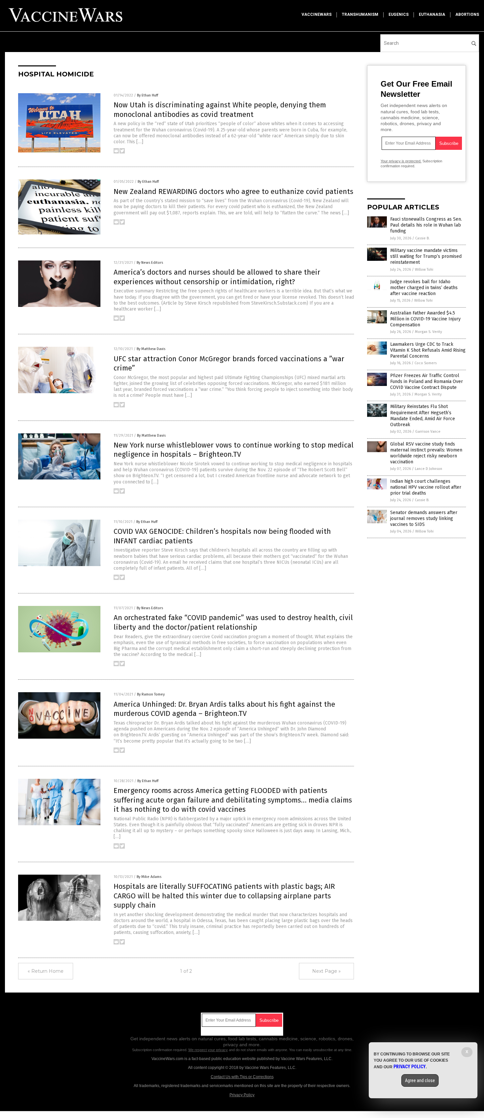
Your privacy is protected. (401, 161)
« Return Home (46, 971)
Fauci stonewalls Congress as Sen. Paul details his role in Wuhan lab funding (426, 225)
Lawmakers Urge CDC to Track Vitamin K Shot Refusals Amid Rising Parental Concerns (428, 350)
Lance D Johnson (428, 469)
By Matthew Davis (151, 349)
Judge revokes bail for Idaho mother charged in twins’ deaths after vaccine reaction (424, 287)
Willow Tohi (424, 269)
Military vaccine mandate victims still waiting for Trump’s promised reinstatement (426, 256)
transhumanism (360, 14)
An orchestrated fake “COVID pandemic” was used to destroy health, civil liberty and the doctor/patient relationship (233, 622)
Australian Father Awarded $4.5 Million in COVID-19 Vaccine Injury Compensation (425, 319)
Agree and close (420, 1080)
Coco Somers (426, 363)
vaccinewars (317, 14)
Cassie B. (422, 238)
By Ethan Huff (147, 95)
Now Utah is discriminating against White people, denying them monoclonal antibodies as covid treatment (220, 109)
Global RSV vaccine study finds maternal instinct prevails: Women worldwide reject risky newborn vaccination (426, 453)
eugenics (399, 14)
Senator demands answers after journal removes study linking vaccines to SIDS (423, 518)
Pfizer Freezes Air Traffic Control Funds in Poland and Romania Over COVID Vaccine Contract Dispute (426, 381)
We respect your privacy (208, 1050)
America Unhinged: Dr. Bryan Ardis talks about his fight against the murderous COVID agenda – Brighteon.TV (224, 709)
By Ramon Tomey (151, 694)
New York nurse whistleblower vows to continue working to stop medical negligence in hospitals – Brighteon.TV (234, 450)
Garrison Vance (428, 431)
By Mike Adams (149, 877)
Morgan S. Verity (428, 332)
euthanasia (432, 14)
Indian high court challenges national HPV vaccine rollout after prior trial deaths (425, 487)
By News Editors (150, 262)
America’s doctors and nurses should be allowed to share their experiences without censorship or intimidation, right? (217, 277)
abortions (467, 14)
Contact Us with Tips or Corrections (242, 1077)
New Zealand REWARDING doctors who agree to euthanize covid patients (233, 191)
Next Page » (326, 971)
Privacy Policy (242, 1095)
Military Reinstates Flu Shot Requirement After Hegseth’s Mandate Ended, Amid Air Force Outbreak (422, 415)
